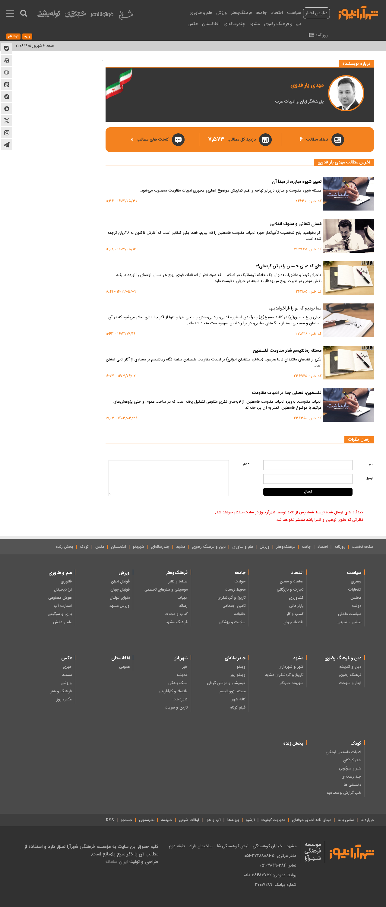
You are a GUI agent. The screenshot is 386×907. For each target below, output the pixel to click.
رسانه (183, 606)
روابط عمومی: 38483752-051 (270, 875)
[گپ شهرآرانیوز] (6, 96)
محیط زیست (235, 589)
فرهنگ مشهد (177, 622)
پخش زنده (64, 547)
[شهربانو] (126, 16)
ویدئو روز (237, 675)
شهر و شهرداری (290, 667)
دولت (356, 606)
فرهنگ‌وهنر (241, 13)
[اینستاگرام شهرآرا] (6, 132)
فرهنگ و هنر (61, 691)
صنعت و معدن (291, 581)
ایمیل (369, 478)
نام (370, 464)
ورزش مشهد (119, 606)
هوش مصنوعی (60, 598)
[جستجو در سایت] (23, 13)
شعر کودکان (352, 760)
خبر (185, 667)
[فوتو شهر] (101, 16)
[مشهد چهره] (75, 17)
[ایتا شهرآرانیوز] (6, 84)
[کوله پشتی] (48, 15)
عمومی (124, 667)
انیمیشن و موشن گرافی (226, 683)
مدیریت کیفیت (273, 820)
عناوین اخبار (316, 13)
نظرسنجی (146, 820)
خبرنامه (166, 820)
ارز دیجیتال (63, 589)
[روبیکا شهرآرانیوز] (6, 72)
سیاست (294, 13)
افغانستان (211, 24)
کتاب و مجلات (176, 614)
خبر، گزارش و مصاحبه (344, 793)
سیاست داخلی (349, 614)
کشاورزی (296, 598)
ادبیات (182, 598)
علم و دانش (62, 622)
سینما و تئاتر (178, 581)
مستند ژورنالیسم (232, 691)
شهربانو (138, 547)
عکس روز (64, 699)
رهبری (356, 581)
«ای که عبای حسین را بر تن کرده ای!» (288, 266)
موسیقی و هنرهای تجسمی (166, 589)
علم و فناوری (201, 13)
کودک (84, 547)
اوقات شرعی (189, 820)
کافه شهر (238, 699)
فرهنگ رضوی (350, 675)
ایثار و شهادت (350, 683)
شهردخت (180, 699)
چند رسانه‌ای (351, 776)
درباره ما (367, 820)
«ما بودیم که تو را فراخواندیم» (294, 308)
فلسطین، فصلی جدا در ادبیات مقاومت (286, 393)
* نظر (246, 464)
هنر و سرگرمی (350, 768)
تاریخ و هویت (176, 707)
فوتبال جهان (120, 589)
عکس (193, 24)
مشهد (254, 24)
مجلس (355, 598)
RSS (110, 820)
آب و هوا (213, 820)
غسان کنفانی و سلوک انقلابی (295, 224)
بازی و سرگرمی (60, 614)
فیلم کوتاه (237, 707)
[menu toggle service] (10, 14)
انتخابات (354, 589)
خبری (67, 667)
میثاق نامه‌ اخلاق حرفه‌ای (311, 820)
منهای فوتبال (120, 598)
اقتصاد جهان (293, 622)
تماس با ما (346, 820)
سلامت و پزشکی (232, 622)
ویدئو (241, 667)
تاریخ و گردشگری (231, 598)
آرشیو (250, 820)
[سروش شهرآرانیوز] (6, 108)
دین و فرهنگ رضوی (282, 24)
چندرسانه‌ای (234, 24)
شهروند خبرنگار (291, 683)
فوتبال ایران (120, 581)
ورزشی (66, 683)
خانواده (239, 614)
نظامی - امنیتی (349, 622)
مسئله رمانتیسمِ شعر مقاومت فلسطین (287, 350)
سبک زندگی (178, 683)
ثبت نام (13, 36)
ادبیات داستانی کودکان (343, 752)
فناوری (66, 581)
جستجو (126, 820)
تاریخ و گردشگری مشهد (284, 675)
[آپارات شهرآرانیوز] (6, 60)
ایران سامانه (116, 861)
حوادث (239, 581)
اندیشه (182, 675)
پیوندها (233, 820)
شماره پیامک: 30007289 (275, 884)
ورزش (221, 13)
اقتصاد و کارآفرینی (173, 691)
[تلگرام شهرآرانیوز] (6, 144)
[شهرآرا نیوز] (358, 12)
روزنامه (321, 35)
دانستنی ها (352, 785)
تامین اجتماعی (234, 606)
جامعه (261, 13)
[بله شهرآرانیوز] (6, 48)
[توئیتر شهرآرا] (6, 120)
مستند (67, 675)
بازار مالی (296, 606)
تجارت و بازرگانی (290, 589)
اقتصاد (277, 13)
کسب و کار (294, 614)
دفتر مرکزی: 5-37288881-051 (270, 855)
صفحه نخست (363, 547)
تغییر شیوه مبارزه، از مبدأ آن (296, 182)
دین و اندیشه (350, 667)
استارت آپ (63, 606)
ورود (27, 36)
